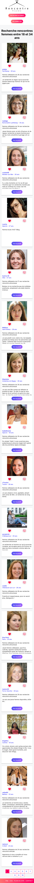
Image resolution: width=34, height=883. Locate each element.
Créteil (4, 846)
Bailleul (4, 794)
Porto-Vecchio (7, 691)
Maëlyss (5, 327)
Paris (4, 639)
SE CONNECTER (17, 21)
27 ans (11, 226)
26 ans (13, 71)
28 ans (10, 484)
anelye (4, 69)
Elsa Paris (5, 637)
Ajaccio (4, 226)
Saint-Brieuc (6, 329)
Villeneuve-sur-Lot (8, 588)
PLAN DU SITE (19, 881)
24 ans (10, 846)
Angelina (5, 741)
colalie (4, 586)
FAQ (7, 881)
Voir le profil (17, 88)
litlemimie (5, 379)
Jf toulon (5, 482)
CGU (11, 881)
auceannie (5, 534)
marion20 (5, 689)
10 (22, 875)
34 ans (21, 123)
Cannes (4, 742)
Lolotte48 (5, 172)
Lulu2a (4, 224)
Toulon (4, 484)
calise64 (5, 792)
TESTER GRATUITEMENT (17, 15)
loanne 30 (5, 276)
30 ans (19, 381)
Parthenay (5, 71)
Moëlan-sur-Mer (7, 174)
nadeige (5, 121)
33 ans (9, 639)
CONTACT (29, 881)
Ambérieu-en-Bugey (9, 381)
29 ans (15, 536)
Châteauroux (6, 536)
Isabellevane (6, 431)
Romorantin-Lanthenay (10, 123)
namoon (5, 844)
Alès (3, 278)
